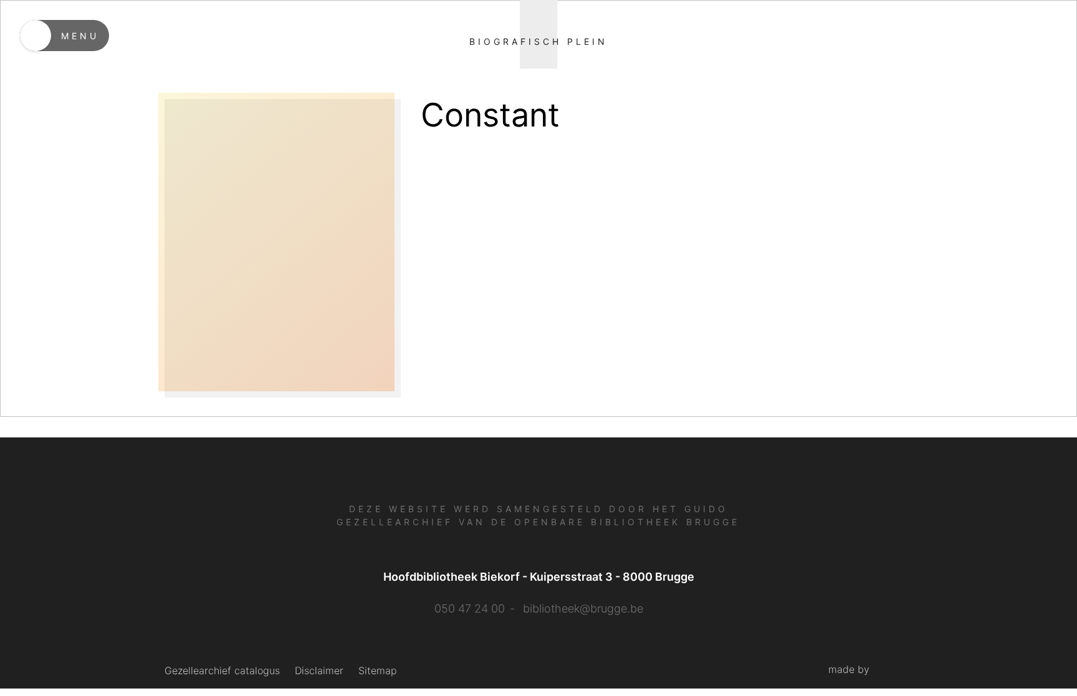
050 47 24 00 (469, 608)
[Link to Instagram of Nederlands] (555, 666)
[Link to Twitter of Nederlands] (535, 666)
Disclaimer (319, 670)
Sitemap (377, 670)
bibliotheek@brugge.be (583, 608)
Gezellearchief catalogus (222, 670)
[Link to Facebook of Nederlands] (519, 666)
